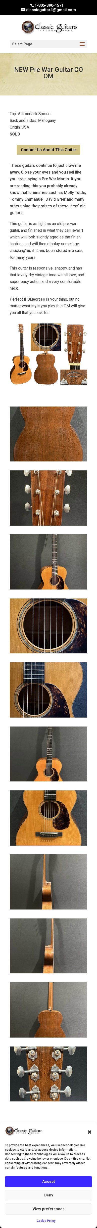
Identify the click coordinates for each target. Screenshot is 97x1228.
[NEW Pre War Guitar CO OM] (48, 383)
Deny (48, 1195)
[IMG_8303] (48, 460)
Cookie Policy (46, 1221)
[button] (89, 1132)
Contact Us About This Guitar (48, 149)
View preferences (48, 1209)
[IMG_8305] (48, 524)
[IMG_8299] (48, 844)
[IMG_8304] (48, 1100)
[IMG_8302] (48, 1036)
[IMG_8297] (48, 652)
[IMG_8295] (48, 588)
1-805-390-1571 (49, 5)
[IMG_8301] (48, 972)
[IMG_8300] (48, 908)
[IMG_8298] (48, 780)
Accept (48, 1181)
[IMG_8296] (48, 716)
